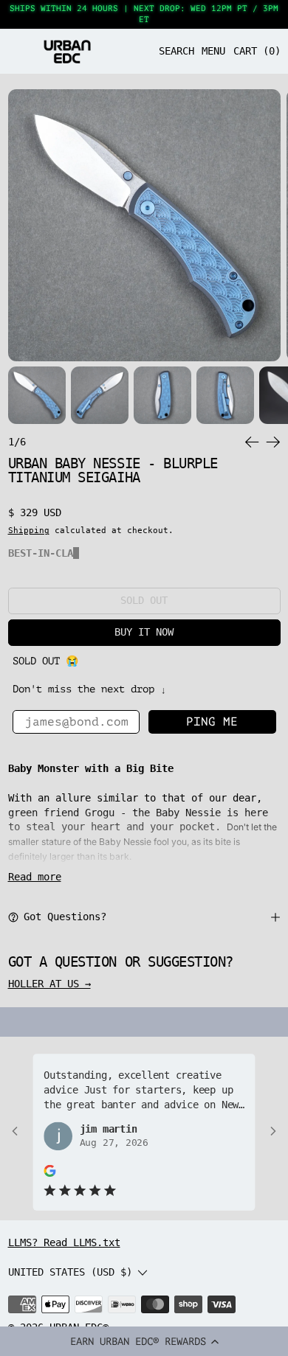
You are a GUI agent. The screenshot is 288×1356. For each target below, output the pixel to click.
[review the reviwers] (49, 1170)
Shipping (28, 530)
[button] (144, 1341)
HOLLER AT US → (49, 984)
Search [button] (176, 51)
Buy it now (144, 632)
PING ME (212, 722)
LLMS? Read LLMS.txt (64, 1242)
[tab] (37, 395)
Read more (34, 877)
